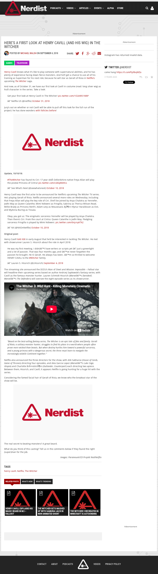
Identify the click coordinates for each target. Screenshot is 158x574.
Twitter (77, 53)
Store (120, 8)
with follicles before (46, 110)
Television (22, 63)
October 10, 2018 (55, 188)
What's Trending (43, 481)
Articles (83, 8)
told (21, 239)
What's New (27, 481)
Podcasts (55, 8)
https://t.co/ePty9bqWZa (128, 72)
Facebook (83, 53)
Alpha (110, 8)
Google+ (88, 53)
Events (98, 8)
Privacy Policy (113, 564)
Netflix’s (91, 78)
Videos (70, 8)
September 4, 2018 (53, 263)
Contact (41, 564)
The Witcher (31, 471)
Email (99, 53)
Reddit (94, 53)
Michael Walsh (28, 53)
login (152, 8)
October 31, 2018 (41, 101)
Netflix (20, 471)
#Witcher (34, 257)
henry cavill (10, 471)
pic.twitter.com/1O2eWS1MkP (73, 95)
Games (9, 63)
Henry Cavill (10, 71)
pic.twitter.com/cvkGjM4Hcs (52, 182)
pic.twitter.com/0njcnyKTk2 (69, 222)
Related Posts (12, 481)
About (54, 564)
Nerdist (26, 9)
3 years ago (110, 77)
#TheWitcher (14, 179)
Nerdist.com (83, 564)
